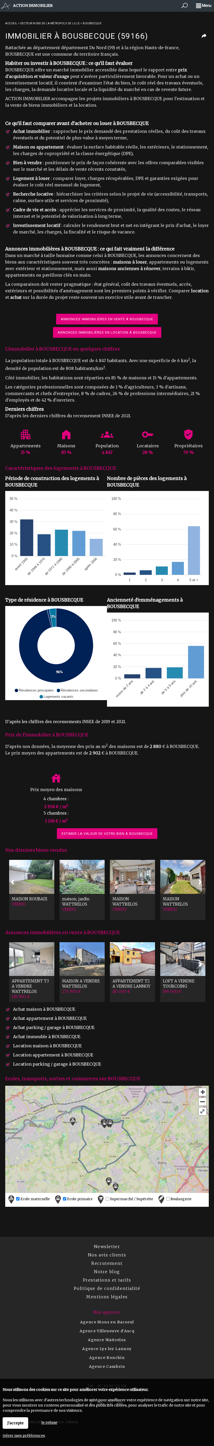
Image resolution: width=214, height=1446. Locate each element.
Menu (206, 5)
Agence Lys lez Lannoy (107, 1348)
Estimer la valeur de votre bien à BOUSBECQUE (107, 834)
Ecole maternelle (35, 1199)
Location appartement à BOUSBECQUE (53, 1055)
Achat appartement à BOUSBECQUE (50, 1018)
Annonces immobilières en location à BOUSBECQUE (107, 332)
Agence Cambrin (107, 1366)
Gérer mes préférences (24, 1435)
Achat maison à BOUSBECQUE (44, 1009)
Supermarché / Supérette (131, 1199)
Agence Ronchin (107, 1357)
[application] (56, 538)
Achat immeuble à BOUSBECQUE (46, 1036)
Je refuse (49, 1422)
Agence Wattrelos (107, 1340)
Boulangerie (181, 1199)
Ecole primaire (79, 1199)
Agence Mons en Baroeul (107, 1322)
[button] (34, 690)
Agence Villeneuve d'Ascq (107, 1331)
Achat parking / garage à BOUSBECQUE (53, 1027)
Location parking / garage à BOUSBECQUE (57, 1064)
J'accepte (15, 1423)
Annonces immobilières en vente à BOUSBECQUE (107, 319)
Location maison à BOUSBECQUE (47, 1045)
